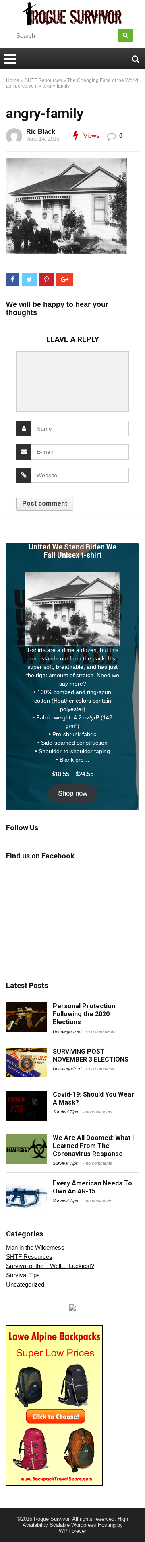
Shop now (72, 793)
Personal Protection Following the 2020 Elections (84, 1014)
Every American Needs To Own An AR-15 (92, 1187)
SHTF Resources (43, 80)
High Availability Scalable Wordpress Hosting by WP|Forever (75, 1525)
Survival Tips (65, 1111)
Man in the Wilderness (35, 1247)
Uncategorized (67, 1031)
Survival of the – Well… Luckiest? (50, 1265)
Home (12, 80)
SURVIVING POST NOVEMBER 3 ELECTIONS (90, 1055)
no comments (102, 1031)
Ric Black (40, 131)
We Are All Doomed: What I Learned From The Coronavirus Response (93, 1146)
